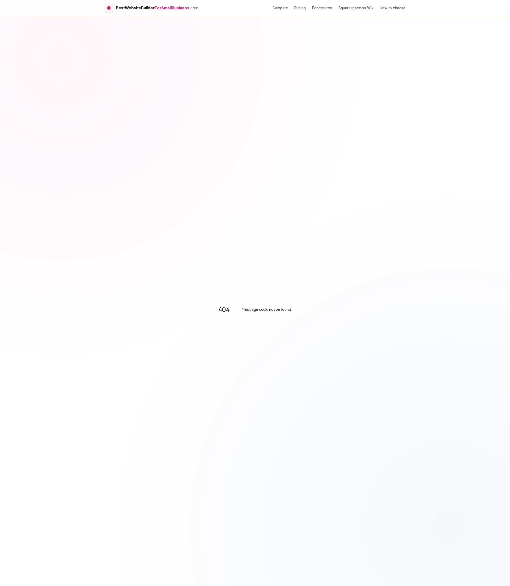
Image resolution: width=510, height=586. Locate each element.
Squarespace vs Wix (355, 8)
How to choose (392, 8)
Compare (280, 8)
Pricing (300, 8)
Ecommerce (322, 8)
